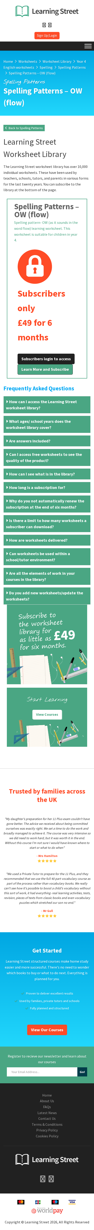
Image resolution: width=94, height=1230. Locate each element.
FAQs (47, 1107)
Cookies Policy (47, 1136)
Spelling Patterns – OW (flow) (46, 210)
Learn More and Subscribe (45, 369)
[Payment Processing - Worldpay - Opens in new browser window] (47, 1210)
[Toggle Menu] (88, 46)
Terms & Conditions (47, 1124)
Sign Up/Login (47, 35)
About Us (47, 1101)
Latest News (47, 1112)
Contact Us (47, 1118)
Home (47, 1095)
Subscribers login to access (46, 358)
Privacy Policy (47, 1130)
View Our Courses (47, 1029)
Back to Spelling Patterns (25, 128)
